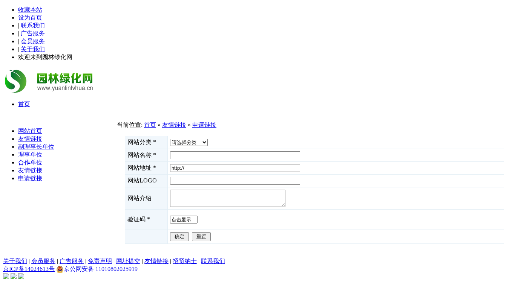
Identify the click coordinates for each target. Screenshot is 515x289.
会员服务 (33, 41)
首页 (150, 125)
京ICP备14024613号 (29, 269)
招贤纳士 (185, 261)
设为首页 (30, 17)
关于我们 (33, 49)
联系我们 (33, 25)
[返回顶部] (6, 277)
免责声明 (100, 261)
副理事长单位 (36, 146)
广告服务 (33, 33)
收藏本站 (30, 9)
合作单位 (30, 162)
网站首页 (30, 131)
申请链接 (30, 178)
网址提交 (128, 261)
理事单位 (30, 154)
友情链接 (30, 138)
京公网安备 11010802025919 (101, 269)
